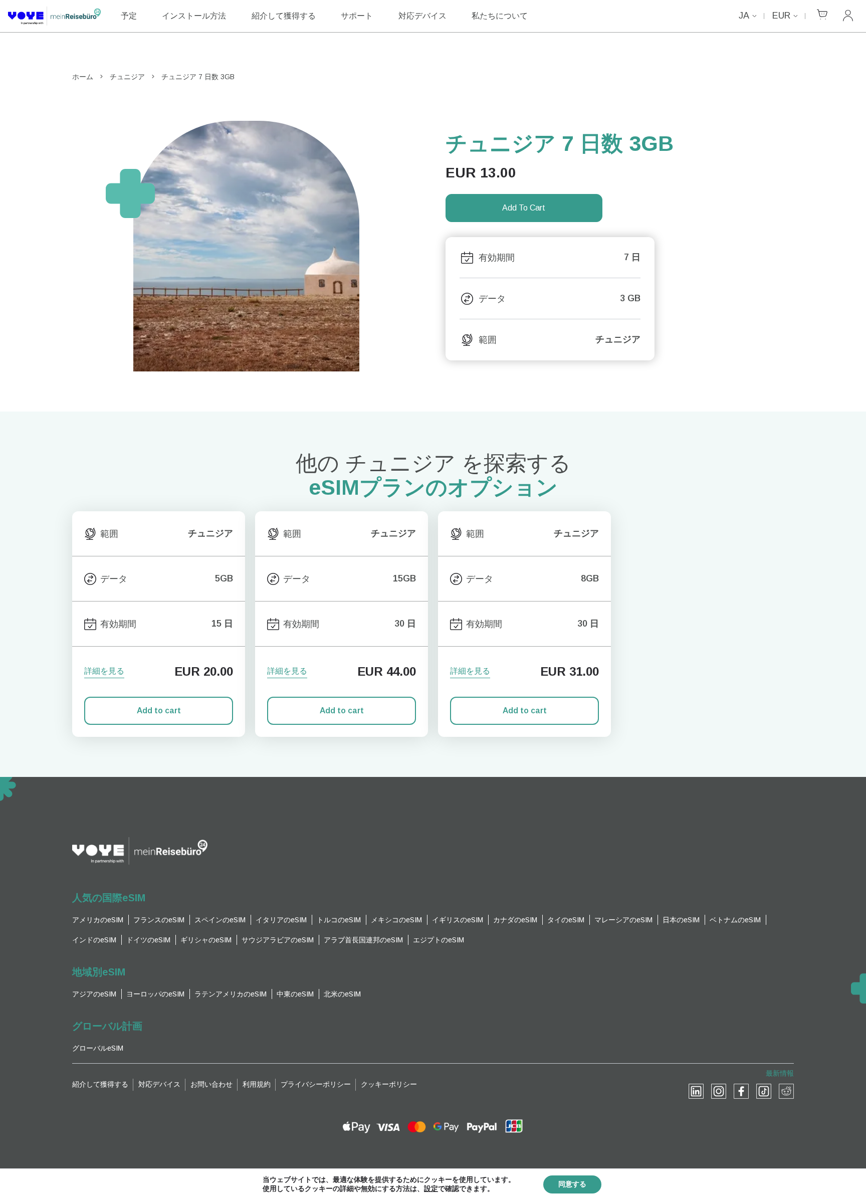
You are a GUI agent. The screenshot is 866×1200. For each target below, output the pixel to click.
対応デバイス (422, 16)
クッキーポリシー (389, 1084)
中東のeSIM (295, 994)
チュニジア (127, 77)
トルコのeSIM (339, 920)
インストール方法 (194, 16)
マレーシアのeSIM (623, 920)
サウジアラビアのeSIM (278, 940)
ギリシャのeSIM (206, 940)
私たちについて (500, 16)
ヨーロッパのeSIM (155, 994)
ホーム (82, 77)
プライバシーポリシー (316, 1084)
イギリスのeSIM (457, 920)
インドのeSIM (94, 940)
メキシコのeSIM (396, 920)
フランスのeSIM (158, 920)
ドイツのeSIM (148, 940)
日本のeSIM (681, 920)
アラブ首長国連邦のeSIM (363, 940)
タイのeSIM (565, 920)
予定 (129, 16)
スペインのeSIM (220, 920)
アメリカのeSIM (97, 920)
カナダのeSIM (515, 920)
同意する (572, 1184)
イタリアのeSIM (281, 920)
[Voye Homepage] (54, 16)
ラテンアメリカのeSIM (230, 994)
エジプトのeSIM (438, 940)
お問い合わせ (211, 1084)
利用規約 (257, 1084)
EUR (781, 16)
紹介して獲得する (284, 16)
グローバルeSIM (97, 1048)
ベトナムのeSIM (735, 920)
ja (744, 16)
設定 (431, 1188)
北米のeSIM (342, 994)
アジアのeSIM (94, 994)
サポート (357, 16)
